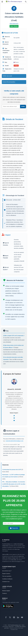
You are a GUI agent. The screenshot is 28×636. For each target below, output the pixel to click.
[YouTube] (22, 617)
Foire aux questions (6, 576)
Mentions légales (6, 590)
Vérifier (23, 106)
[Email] (14, 420)
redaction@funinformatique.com (14, 441)
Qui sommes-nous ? (6, 570)
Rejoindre (15, 528)
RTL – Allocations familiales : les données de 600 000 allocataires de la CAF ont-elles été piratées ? (13, 484)
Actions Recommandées (9, 82)
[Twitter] (14, 416)
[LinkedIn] (14, 418)
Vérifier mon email (7, 76)
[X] (10, 617)
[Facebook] (6, 617)
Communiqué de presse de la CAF (11, 469)
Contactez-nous (5, 581)
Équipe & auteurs (6, 573)
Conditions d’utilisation (7, 578)
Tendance (4, 593)
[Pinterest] (14, 617)
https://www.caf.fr (14, 23)
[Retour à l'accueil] (14, 2)
